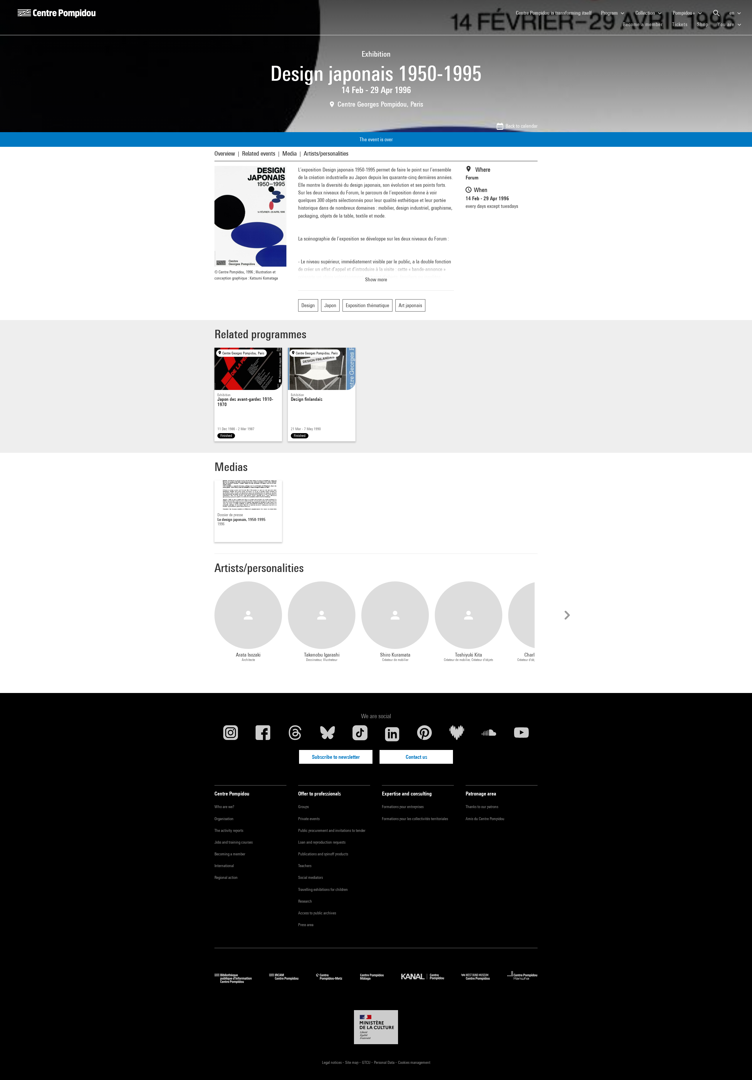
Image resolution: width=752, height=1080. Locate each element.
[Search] (716, 13)
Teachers (304, 865)
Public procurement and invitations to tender (331, 830)
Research (305, 901)
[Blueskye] (327, 734)
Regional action (226, 877)
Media (289, 153)
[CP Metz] (333, 981)
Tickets (680, 24)
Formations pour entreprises (403, 806)
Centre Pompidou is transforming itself (556, 12)
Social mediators (310, 877)
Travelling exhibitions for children (323, 889)
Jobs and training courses (233, 842)
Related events (258, 153)
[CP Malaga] (376, 981)
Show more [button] (376, 279)
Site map (352, 1062)
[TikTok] (360, 734)
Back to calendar (522, 126)
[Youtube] (521, 734)
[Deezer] (457, 734)
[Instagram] (230, 734)
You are (727, 24)
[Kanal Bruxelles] (427, 981)
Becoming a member (229, 854)
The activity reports (228, 830)
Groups (303, 806)
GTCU (366, 1062)
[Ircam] (288, 981)
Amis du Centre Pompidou (485, 818)
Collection (645, 13)
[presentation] (566, 615)
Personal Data (384, 1062)
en (732, 13)
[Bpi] (237, 981)
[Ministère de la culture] (376, 1027)
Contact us (416, 757)
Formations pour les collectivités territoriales (415, 818)
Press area (305, 924)
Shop (705, 24)
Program (610, 13)
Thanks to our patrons (482, 806)
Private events (309, 818)
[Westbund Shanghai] (479, 981)
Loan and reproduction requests (321, 842)
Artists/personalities (326, 153)
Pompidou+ (684, 13)
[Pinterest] (424, 734)
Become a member (645, 24)
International (224, 865)
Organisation (224, 818)
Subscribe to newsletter (336, 757)
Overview (224, 153)
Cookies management (414, 1062)
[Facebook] (263, 734)
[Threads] (295, 734)
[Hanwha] (522, 981)
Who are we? (224, 806)
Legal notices (332, 1062)
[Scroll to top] (738, 1066)
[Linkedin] (392, 734)
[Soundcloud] (489, 734)
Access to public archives (317, 913)
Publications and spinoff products (323, 854)
